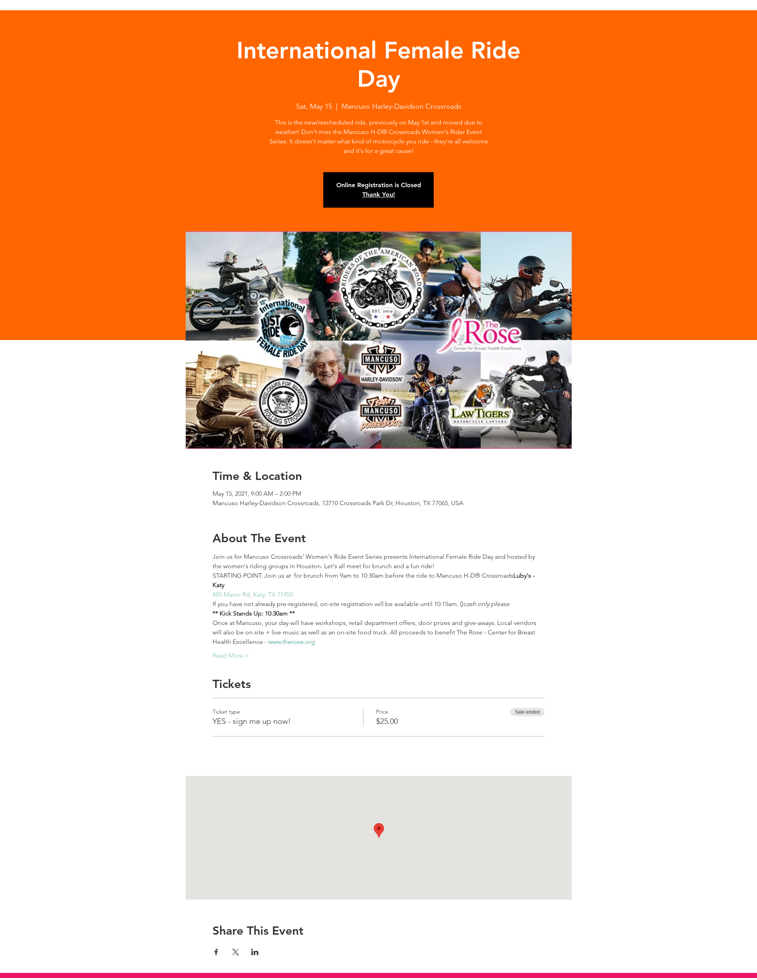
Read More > (231, 655)
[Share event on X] (235, 952)
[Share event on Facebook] (216, 952)
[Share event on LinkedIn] (255, 952)
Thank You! (378, 194)
